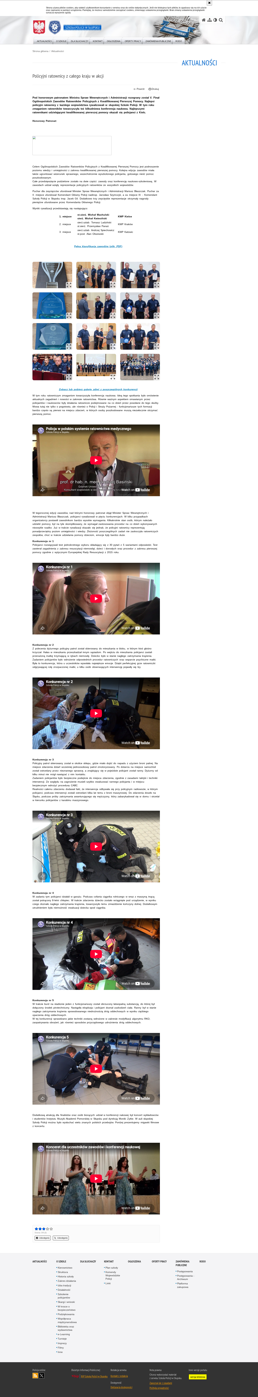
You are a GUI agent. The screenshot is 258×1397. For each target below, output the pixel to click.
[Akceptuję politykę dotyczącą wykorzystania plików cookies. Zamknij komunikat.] (209, 3)
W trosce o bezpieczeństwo (66, 1308)
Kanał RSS (35, 1375)
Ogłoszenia (134, 1261)
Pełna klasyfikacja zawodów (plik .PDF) (98, 246)
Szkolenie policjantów (64, 1296)
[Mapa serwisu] (209, 20)
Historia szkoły (66, 1276)
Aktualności (57, 51)
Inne (60, 1352)
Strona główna (40, 51)
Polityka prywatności (159, 1388)
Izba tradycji (64, 1285)
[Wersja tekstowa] (215, 20)
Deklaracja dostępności (121, 1387)
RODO (203, 1261)
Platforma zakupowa (182, 1285)
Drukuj (155, 88)
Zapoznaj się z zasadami (161, 1383)
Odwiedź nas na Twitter (41, 1375)
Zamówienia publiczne (182, 1263)
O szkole (61, 1261)
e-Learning (64, 1334)
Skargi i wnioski (66, 1302)
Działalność (64, 1289)
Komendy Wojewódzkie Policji (112, 1275)
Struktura (63, 1272)
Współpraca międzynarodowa (67, 1320)
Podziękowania (66, 1314)
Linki (108, 1283)
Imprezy (62, 1343)
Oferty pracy (159, 1261)
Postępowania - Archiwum (185, 1277)
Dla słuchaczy (88, 1261)
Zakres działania (67, 1280)
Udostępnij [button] (44, 1238)
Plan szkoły (111, 1267)
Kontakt (109, 1261)
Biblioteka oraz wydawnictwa (66, 1328)
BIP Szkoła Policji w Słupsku (94, 1376)
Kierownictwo (65, 1267)
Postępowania (185, 1271)
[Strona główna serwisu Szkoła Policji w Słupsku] (204, 20)
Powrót (140, 88)
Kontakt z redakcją (119, 1376)
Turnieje (62, 1338)
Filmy (61, 1347)
